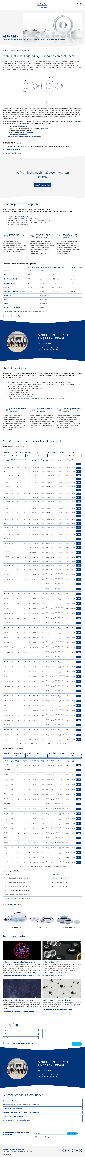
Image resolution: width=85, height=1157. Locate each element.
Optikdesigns (23, 127)
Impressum (6, 1151)
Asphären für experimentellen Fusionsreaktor (20, 976)
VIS (43, 129)
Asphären (26, 50)
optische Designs (20, 218)
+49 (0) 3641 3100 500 (51, 347)
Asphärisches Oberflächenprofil (12, 1108)
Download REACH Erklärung (13, 153)
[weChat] (80, 1151)
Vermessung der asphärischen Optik (13, 1116)
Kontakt (13, 1151)
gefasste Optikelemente (24, 131)
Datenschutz (21, 1151)
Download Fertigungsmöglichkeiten (15, 316)
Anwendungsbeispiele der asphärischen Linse (16, 1120)
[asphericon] (42, 7)
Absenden (76, 1044)
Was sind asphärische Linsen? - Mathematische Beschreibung (21, 1105)
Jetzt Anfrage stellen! (42, 185)
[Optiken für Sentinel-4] (61, 959)
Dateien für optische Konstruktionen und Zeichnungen (23, 398)
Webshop (29, 1151)
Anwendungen (20, 1149)
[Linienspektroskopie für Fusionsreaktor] (22, 959)
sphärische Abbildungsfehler (58, 63)
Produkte (19, 50)
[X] (70, 1151)
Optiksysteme (77, 121)
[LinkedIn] (77, 1151)
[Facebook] (63, 1151)
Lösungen (12, 50)
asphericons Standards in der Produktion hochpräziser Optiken (21, 1112)
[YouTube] (74, 1151)
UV (41, 129)
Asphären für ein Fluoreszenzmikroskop (57, 1010)
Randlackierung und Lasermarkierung (30, 137)
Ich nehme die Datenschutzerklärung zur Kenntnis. (18, 1043)
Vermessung (29, 133)
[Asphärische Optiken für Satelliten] (22, 998)
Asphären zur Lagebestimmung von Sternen (19, 1012)
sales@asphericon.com (51, 349)
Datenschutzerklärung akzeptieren (46, 1137)
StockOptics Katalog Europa (13, 904)
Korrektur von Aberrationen (11, 1101)
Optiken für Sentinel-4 (50, 976)
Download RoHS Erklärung (12, 150)
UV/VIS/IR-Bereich (22, 216)
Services (12, 1149)
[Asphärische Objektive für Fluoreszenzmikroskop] (61, 998)
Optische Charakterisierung (16, 135)
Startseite (5, 50)
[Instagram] (66, 1151)
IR (47, 129)
